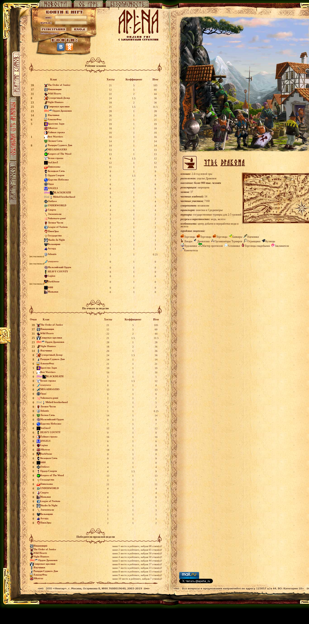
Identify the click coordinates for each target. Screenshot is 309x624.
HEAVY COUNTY (58, 271)
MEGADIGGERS (57, 149)
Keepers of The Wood (59, 153)
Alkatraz (52, 128)
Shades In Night (56, 239)
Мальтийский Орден (59, 267)
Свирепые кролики (58, 106)
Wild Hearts (54, 93)
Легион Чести (55, 222)
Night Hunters (55, 102)
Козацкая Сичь (56, 171)
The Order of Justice (59, 85)
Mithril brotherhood (64, 196)
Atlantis (52, 254)
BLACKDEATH (62, 192)
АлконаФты (55, 119)
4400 (50, 287)
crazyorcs (53, 261)
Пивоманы (54, 166)
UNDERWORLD (57, 205)
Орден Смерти (56, 175)
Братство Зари (56, 123)
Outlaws (52, 201)
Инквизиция (55, 89)
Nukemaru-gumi (57, 218)
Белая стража (55, 158)
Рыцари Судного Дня (60, 145)
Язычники (53, 115)
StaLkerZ (53, 162)
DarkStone (53, 281)
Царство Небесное (58, 179)
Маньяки (53, 291)
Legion (51, 275)
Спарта (52, 209)
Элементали (54, 214)
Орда (51, 183)
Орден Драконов (62, 110)
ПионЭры (53, 231)
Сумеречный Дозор (59, 97)
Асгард (52, 248)
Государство (55, 235)
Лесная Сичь (55, 140)
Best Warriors (55, 136)
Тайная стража (56, 132)
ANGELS (53, 188)
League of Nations (58, 227)
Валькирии (54, 244)
